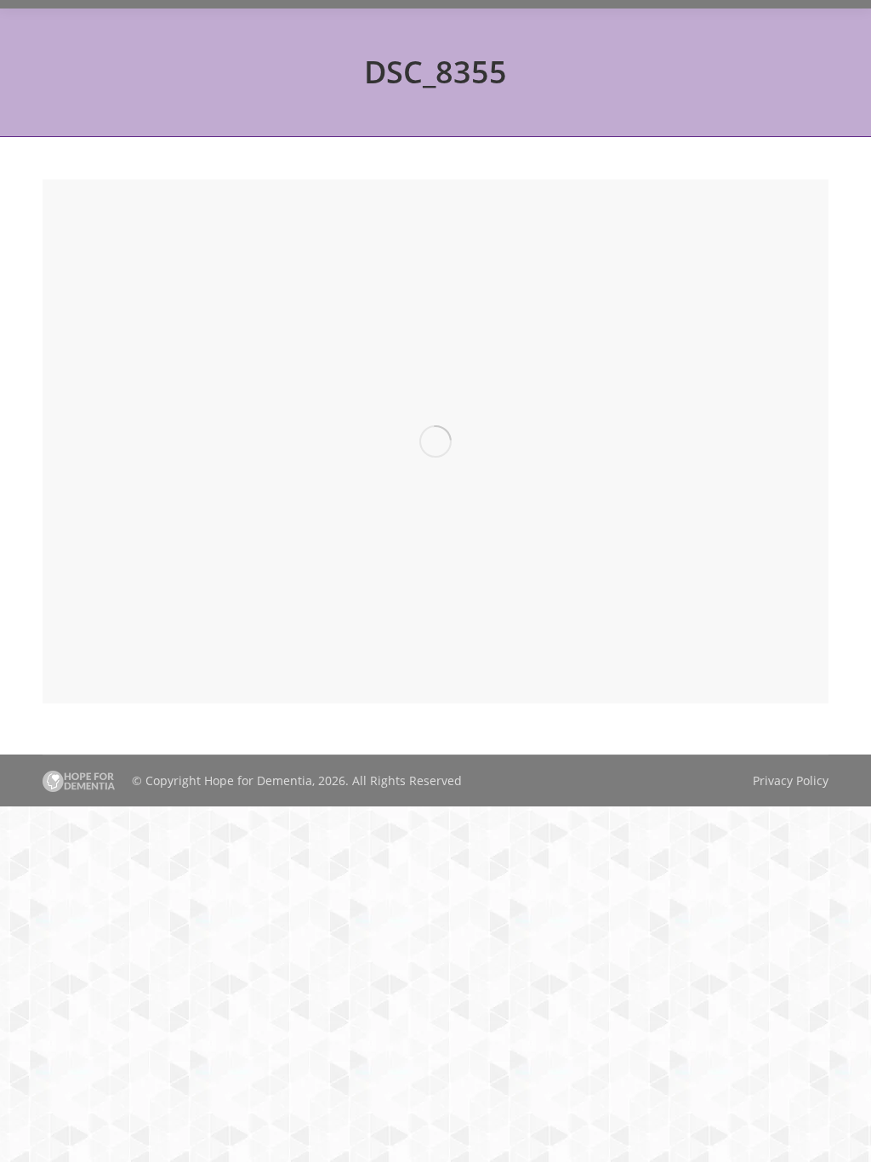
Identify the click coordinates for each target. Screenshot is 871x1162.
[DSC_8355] (435, 441)
